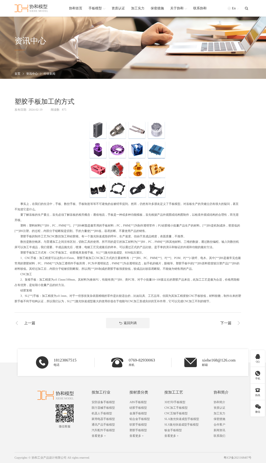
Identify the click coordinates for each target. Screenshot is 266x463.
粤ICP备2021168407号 (237, 457)
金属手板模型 (138, 413)
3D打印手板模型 (174, 402)
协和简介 (221, 392)
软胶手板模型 (138, 424)
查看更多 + (99, 435)
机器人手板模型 (102, 413)
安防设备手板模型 (103, 402)
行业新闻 (49, 73)
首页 (17, 73)
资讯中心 (32, 73)
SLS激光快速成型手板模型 (181, 424)
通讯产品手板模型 (103, 424)
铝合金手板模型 (139, 419)
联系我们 (219, 435)
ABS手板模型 (138, 402)
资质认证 (219, 407)
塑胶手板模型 (138, 430)
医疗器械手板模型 (103, 407)
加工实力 (219, 413)
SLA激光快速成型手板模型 (181, 419)
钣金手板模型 (173, 430)
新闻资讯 (219, 430)
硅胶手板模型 (138, 407)
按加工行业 (101, 392)
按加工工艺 (173, 392)
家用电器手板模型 (103, 419)
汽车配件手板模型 (103, 430)
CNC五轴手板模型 (176, 413)
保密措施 (219, 419)
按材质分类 (138, 392)
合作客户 (219, 424)
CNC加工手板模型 (176, 407)
